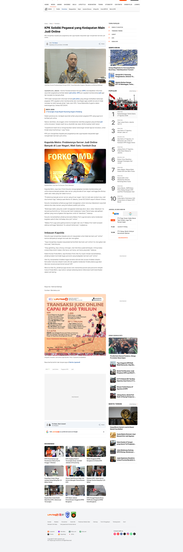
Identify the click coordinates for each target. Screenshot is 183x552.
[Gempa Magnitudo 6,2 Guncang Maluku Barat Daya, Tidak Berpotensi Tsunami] (123, 58)
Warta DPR (113, 9)
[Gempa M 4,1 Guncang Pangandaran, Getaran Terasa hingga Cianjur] (111, 75)
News (53, 4)
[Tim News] (47, 44)
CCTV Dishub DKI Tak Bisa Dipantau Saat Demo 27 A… (126, 380)
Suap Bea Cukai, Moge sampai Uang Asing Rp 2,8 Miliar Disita (53, 480)
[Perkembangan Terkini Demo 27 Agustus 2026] (123, 101)
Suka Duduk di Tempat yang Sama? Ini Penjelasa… (126, 443)
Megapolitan (72, 9)
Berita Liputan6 (74, 362)
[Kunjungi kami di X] (124, 534)
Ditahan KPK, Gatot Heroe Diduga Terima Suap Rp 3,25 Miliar (96, 480)
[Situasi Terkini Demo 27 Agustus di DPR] (113, 388)
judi (100, 93)
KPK (84, 91)
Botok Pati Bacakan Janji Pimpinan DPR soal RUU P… (126, 372)
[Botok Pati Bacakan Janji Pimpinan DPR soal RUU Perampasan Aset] (113, 372)
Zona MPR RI (104, 9)
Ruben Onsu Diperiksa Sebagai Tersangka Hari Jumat (124, 161)
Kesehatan (92, 4)
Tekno (100, 4)
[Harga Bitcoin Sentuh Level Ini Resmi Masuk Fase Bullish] (123, 416)
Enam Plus (128, 4)
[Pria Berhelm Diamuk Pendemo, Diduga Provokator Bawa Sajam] (123, 346)
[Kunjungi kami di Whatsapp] (131, 534)
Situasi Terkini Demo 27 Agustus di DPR (125, 388)
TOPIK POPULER (114, 23)
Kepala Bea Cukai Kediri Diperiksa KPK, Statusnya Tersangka (52, 499)
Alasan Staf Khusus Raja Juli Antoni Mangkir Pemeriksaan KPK (75, 480)
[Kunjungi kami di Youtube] (118, 534)
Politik (58, 9)
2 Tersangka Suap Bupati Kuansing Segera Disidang (64, 112)
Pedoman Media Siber (84, 522)
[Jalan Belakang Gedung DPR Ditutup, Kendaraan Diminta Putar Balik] (113, 451)
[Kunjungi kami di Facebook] (121, 534)
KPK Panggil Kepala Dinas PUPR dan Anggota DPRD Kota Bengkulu (95, 499)
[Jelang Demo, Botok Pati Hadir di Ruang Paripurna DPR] (113, 396)
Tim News (55, 43)
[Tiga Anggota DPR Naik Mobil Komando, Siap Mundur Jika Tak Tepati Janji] (113, 364)
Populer (113, 91)
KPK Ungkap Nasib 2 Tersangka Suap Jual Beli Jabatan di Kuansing (74, 460)
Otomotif (108, 4)
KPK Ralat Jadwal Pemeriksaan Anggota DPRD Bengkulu (75, 499)
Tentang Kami (116, 522)
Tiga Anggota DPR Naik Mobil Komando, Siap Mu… (126, 364)
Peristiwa (64, 9)
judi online (72, 93)
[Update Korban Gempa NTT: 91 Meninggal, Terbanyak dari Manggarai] (111, 83)
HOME (47, 4)
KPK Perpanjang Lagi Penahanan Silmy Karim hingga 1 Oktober (52, 460)
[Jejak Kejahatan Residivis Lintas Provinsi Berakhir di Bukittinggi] (113, 459)
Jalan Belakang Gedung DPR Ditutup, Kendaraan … (126, 451)
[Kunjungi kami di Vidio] (115, 534)
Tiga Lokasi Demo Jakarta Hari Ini (125, 123)
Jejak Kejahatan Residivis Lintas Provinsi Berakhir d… (126, 459)
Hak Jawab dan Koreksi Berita (68, 524)
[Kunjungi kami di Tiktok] (134, 534)
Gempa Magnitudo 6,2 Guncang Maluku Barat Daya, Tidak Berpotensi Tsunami (122, 69)
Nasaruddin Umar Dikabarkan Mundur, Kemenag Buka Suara (124, 179)
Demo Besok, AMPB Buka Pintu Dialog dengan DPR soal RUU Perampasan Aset (125, 189)
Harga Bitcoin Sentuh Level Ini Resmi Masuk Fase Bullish (122, 428)
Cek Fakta (118, 4)
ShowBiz (67, 4)
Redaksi (56, 522)
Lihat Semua (132, 91)
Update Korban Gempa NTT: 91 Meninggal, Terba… (124, 83)
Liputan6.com (60, 539)
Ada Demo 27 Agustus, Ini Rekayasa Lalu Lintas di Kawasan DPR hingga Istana (126, 140)
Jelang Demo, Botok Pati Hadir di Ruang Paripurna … (126, 396)
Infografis (96, 9)
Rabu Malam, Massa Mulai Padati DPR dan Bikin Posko (126, 170)
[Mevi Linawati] (49, 424)
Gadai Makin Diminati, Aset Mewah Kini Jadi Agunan (126, 435)
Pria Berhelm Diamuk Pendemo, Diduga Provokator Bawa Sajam (123, 357)
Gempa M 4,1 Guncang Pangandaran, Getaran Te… (124, 75)
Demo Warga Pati (115, 335)
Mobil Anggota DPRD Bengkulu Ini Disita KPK (94, 459)
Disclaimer (64, 522)
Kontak (49, 522)
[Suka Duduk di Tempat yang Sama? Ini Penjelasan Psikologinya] (113, 443)
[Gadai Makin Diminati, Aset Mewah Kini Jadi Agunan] (113, 435)
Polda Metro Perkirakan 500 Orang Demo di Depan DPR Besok (126, 200)
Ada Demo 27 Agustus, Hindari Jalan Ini (124, 131)
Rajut (79, 9)
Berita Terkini (115, 404)
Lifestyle (82, 4)
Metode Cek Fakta (52, 524)
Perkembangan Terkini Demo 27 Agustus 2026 (126, 114)
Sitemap (95, 522)
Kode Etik (72, 522)
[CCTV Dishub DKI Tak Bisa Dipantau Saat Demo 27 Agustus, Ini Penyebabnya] (113, 380)
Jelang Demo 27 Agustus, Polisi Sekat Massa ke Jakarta (125, 151)
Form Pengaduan (105, 522)
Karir (124, 522)
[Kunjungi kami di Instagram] (128, 534)
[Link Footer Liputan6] (56, 515)
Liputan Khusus (87, 9)
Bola (74, 4)
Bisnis (59, 4)
